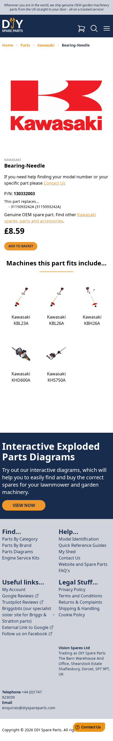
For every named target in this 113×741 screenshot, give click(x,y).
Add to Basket (20, 246)
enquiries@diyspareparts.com (28, 707)
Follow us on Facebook (24, 634)
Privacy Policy (72, 589)
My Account (13, 589)
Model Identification (79, 539)
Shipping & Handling (79, 608)
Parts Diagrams (17, 552)
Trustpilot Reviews (20, 602)
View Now (24, 505)
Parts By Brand (17, 545)
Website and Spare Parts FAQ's (83, 567)
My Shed (67, 552)
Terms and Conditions (80, 596)
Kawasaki (45, 45)
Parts (25, 45)
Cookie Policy (72, 615)
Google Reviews (18, 596)
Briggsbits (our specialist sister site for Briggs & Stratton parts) (26, 615)
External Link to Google (25, 627)
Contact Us (54, 183)
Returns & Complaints (80, 602)
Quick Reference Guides (82, 545)
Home (7, 45)
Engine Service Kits (20, 558)
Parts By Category (20, 539)
